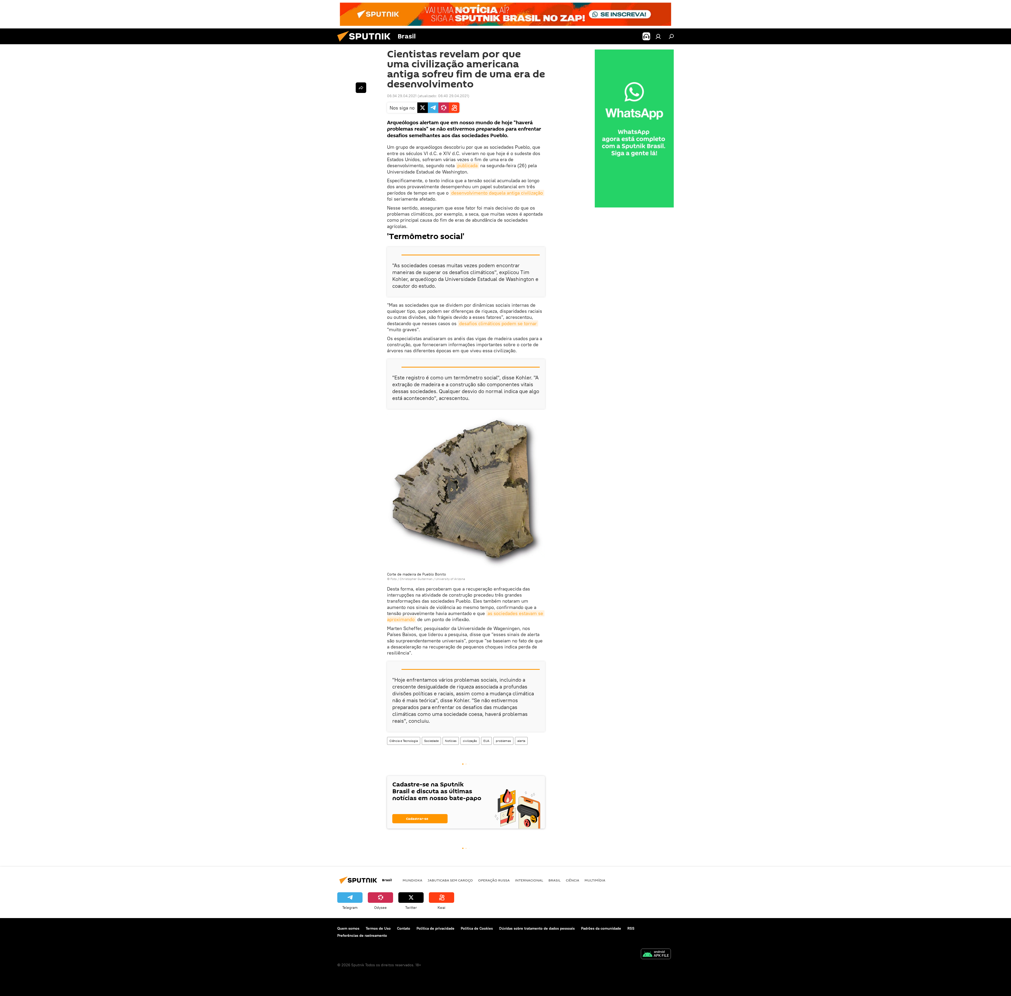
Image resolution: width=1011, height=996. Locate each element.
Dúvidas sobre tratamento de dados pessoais (537, 928)
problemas (503, 741)
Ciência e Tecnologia (403, 741)
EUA (486, 741)
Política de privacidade (435, 928)
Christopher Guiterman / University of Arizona (432, 579)
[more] (361, 87)
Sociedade (431, 741)
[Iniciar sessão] (658, 36)
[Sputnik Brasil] (366, 43)
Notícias (451, 741)
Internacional (529, 880)
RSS (631, 928)
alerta (521, 741)
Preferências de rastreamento (362, 935)
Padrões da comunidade (601, 928)
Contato (403, 928)
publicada (467, 165)
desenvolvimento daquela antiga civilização (497, 193)
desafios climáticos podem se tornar (498, 323)
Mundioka (412, 880)
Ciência (572, 880)
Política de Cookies (477, 928)
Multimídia (594, 880)
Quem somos (348, 928)
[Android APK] (656, 954)
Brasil (554, 880)
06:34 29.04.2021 (402, 95)
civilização (470, 741)
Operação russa (494, 880)
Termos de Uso (378, 928)
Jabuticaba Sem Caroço (450, 880)
